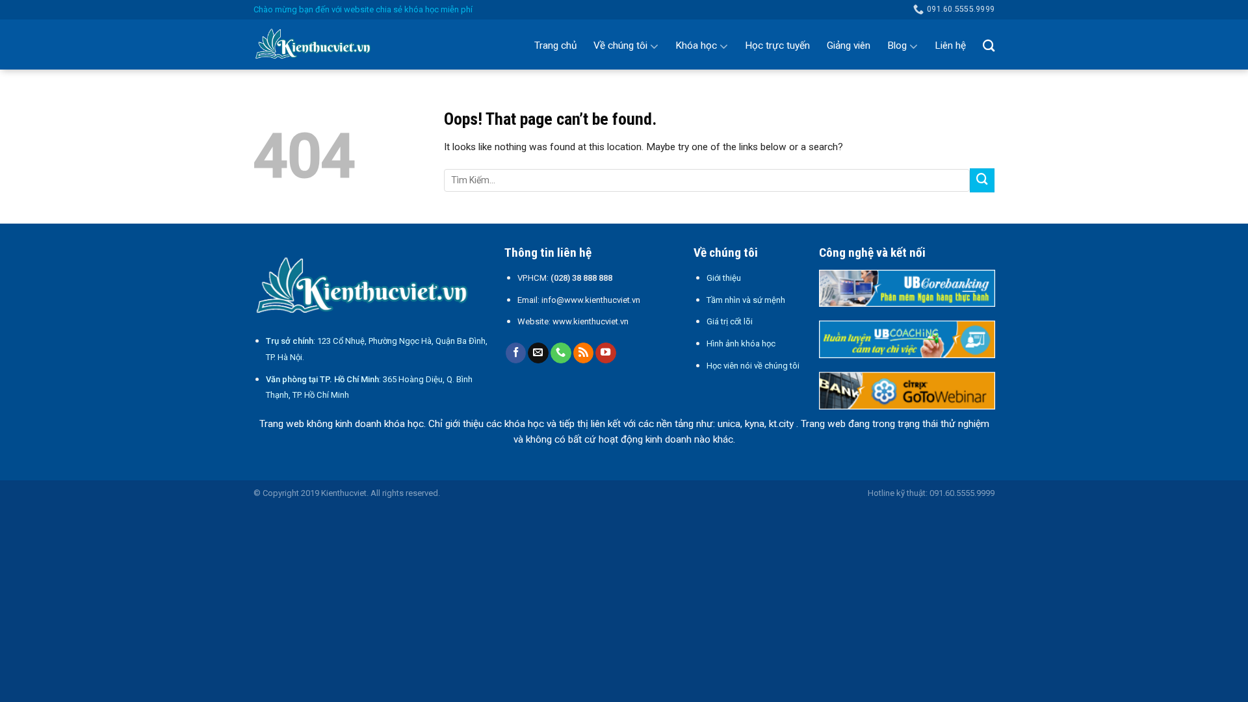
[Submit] (982, 180)
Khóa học (696, 45)
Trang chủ (555, 45)
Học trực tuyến (777, 45)
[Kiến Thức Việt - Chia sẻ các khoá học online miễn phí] (319, 45)
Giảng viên (848, 45)
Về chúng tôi (620, 45)
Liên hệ (950, 45)
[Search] (988, 45)
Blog (897, 45)
